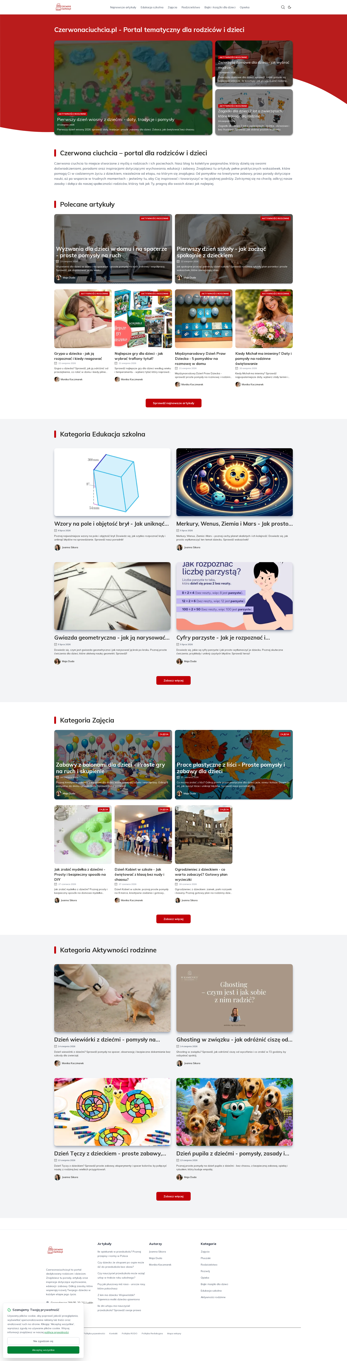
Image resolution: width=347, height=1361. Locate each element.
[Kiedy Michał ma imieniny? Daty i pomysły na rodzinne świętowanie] (264, 318)
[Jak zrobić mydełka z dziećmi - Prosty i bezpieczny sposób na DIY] (83, 834)
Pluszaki (206, 1258)
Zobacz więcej (173, 680)
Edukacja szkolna (152, 7)
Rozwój (205, 1271)
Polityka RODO (129, 1333)
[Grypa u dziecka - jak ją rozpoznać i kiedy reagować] (83, 318)
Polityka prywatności (94, 1333)
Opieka (244, 7)
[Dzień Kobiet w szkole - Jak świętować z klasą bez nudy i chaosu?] (143, 834)
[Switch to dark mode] (289, 7)
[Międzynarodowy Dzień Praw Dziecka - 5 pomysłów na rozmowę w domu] (203, 318)
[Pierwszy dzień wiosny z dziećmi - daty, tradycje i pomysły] (133, 88)
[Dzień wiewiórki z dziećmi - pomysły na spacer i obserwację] (112, 998)
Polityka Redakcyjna (152, 1333)
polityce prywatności (56, 1332)
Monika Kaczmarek (73, 1063)
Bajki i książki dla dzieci (219, 7)
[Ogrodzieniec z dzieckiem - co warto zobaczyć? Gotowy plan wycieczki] (203, 834)
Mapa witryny (174, 1333)
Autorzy (155, 1244)
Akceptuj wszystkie (43, 1350)
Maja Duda (69, 277)
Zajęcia (172, 7)
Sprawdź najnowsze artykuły (173, 403)
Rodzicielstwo (190, 7)
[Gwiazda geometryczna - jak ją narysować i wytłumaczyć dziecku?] (112, 596)
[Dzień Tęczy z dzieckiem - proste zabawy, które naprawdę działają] (112, 1112)
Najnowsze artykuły (123, 7)
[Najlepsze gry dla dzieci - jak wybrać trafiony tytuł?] (143, 318)
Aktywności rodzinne (213, 1297)
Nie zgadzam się (43, 1341)
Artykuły (105, 1244)
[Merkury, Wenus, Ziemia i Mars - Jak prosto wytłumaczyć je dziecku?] (234, 482)
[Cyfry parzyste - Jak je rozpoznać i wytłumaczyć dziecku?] (234, 596)
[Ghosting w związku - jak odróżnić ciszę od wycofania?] (234, 998)
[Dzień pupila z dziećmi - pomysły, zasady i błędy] (234, 1112)
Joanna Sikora (70, 547)
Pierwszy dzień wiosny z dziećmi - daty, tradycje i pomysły (115, 119)
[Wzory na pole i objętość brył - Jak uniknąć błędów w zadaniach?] (112, 482)
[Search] (283, 7)
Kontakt (113, 1333)
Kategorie (208, 1244)
